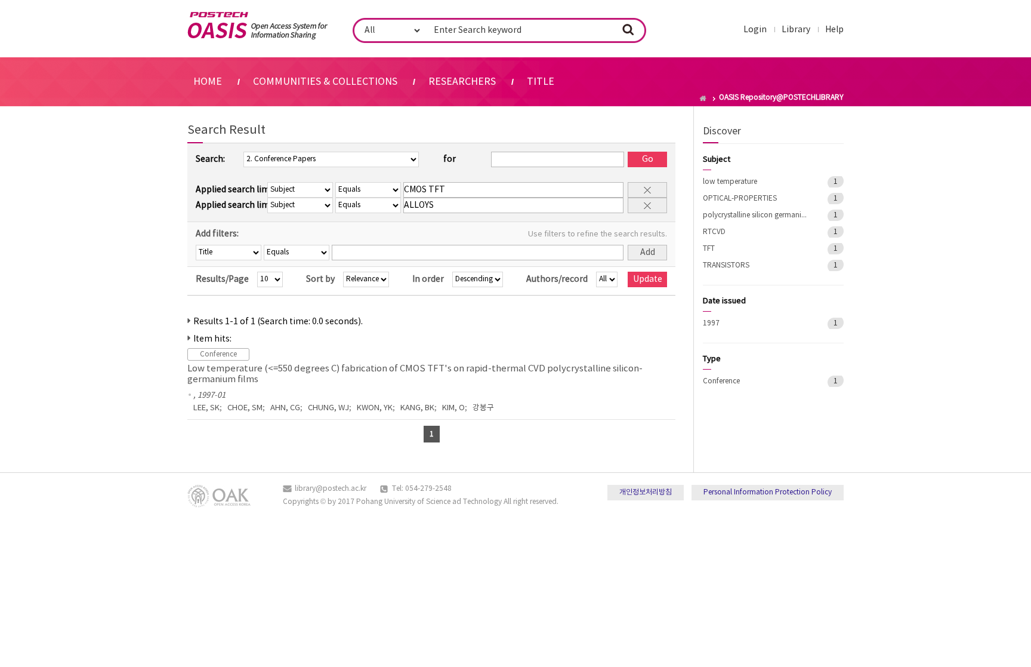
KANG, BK (417, 408)
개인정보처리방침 (645, 492)
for (449, 159)
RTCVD (714, 232)
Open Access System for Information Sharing (257, 25)
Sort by (320, 279)
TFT (709, 249)
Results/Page (222, 279)
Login (755, 30)
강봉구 (483, 408)
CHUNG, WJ (328, 408)
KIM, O (453, 408)
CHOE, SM (245, 408)
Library (796, 30)
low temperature (730, 182)
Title (540, 81)
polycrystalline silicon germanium (756, 215)
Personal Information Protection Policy (767, 492)
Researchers (462, 81)
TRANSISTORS (726, 265)
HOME (207, 81)
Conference (721, 381)
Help (834, 30)
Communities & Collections (325, 81)
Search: (210, 159)
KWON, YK (375, 408)
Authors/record (557, 279)
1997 (711, 323)
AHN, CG (285, 408)
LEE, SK (206, 408)
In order (428, 279)
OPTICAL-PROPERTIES (740, 198)
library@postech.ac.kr (330, 489)
